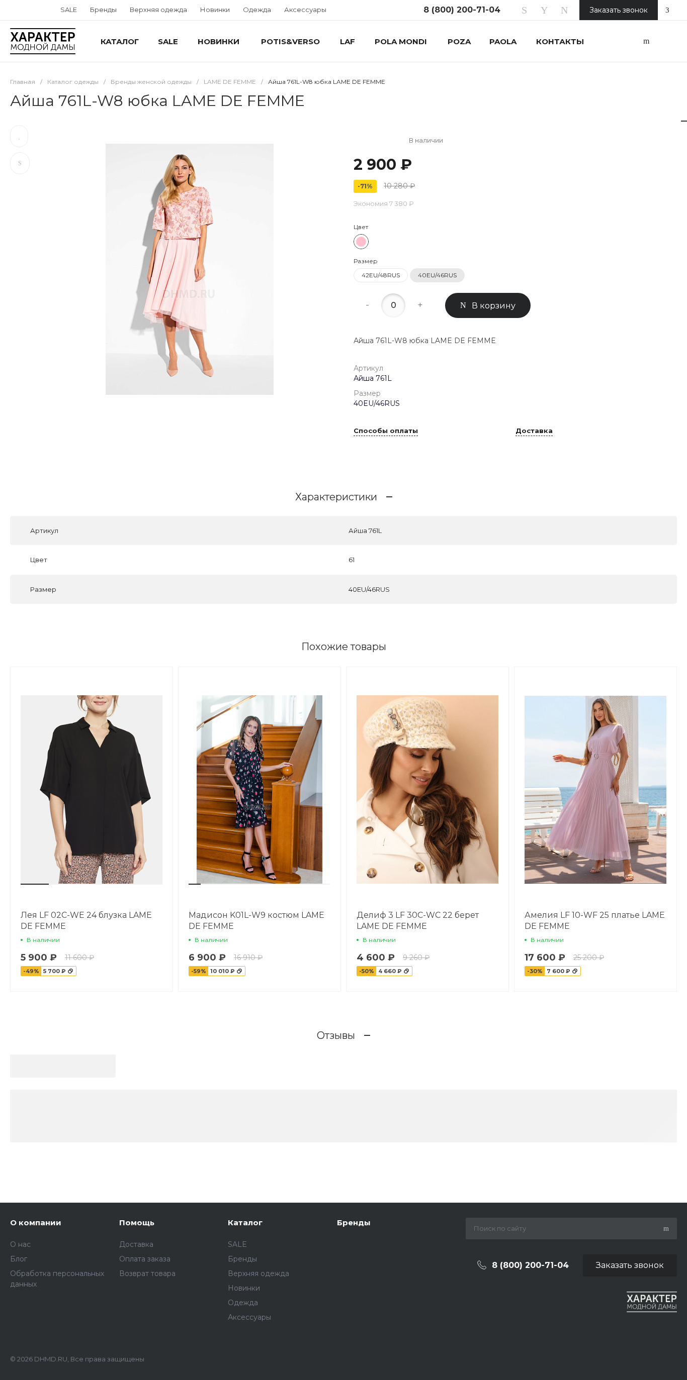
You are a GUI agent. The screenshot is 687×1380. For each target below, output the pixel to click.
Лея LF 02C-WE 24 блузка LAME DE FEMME (86, 920)
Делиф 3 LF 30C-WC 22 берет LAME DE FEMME (418, 920)
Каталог (245, 1222)
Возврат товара (147, 1273)
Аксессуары (305, 10)
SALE (68, 10)
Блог (18, 1258)
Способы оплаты (386, 431)
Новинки (215, 10)
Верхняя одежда (158, 10)
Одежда (257, 10)
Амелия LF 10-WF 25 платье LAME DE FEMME (595, 920)
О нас (20, 1244)
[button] (35, 884)
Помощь (136, 1222)
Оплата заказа (144, 1258)
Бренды (103, 10)
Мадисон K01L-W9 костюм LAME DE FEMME (256, 920)
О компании (35, 1222)
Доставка (534, 431)
